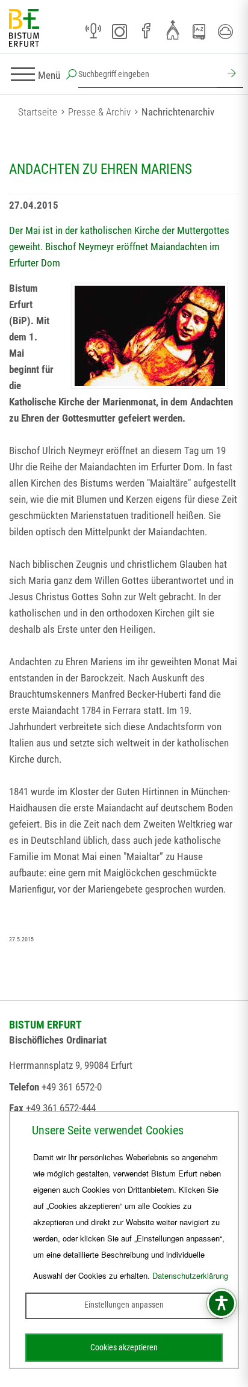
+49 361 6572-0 (72, 1087)
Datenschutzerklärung (190, 1275)
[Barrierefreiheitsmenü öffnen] (221, 1303)
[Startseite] (24, 28)
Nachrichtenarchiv (177, 112)
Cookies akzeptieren (124, 1347)
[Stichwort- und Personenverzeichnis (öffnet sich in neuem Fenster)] (199, 32)
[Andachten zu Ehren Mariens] (150, 336)
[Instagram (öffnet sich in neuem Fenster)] (120, 31)
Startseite (37, 112)
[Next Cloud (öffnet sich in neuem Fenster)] (225, 31)
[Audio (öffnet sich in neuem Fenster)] (93, 31)
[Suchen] (230, 74)
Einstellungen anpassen (124, 1304)
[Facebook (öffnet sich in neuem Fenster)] (146, 31)
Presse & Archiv (99, 112)
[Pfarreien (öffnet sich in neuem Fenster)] (173, 29)
